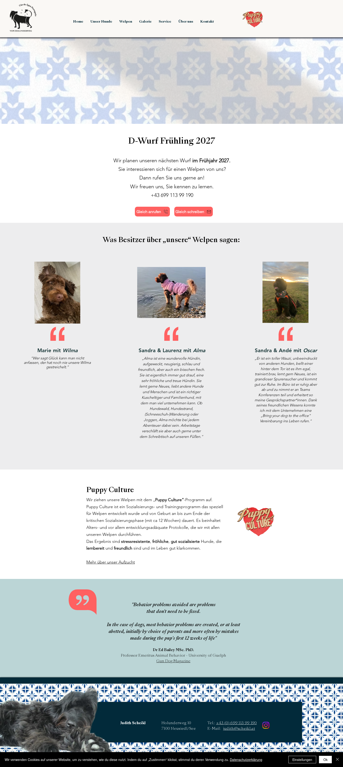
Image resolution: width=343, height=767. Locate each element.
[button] (101, 21)
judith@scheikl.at (239, 729)
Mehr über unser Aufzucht (110, 562)
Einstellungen (302, 759)
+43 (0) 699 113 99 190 (236, 723)
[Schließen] (337, 759)
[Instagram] (265, 725)
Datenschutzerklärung (246, 759)
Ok (325, 759)
